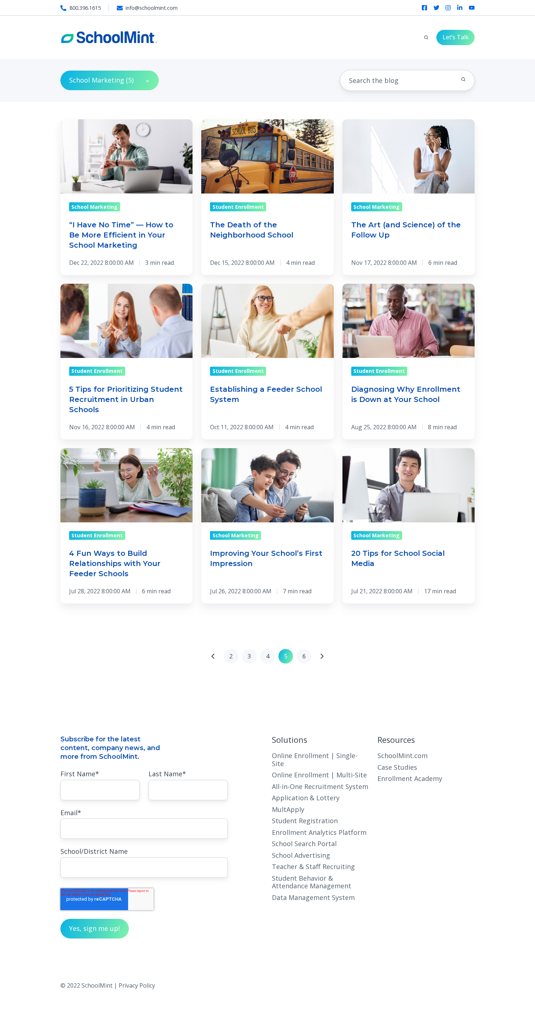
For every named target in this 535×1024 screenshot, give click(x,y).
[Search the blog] (463, 79)
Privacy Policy (137, 985)
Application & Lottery (306, 797)
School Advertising (301, 855)
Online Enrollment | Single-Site (314, 759)
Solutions (289, 739)
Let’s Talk (456, 37)
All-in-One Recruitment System (320, 786)
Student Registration (305, 820)
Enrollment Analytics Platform (319, 832)
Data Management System (313, 897)
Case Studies (397, 767)
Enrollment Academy (409, 778)
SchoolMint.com (402, 755)
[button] (426, 37)
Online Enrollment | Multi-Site (319, 774)
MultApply (288, 809)
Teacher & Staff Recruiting (313, 866)
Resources (396, 739)
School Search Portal (304, 843)
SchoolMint (118, 757)
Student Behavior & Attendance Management (311, 882)
